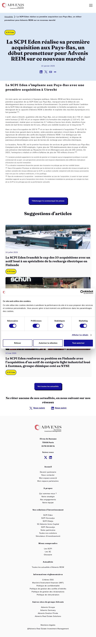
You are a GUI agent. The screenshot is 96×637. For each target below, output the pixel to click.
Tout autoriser (78, 343)
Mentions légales (48, 625)
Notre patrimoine (48, 530)
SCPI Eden (48, 515)
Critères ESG (48, 580)
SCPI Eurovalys (48, 518)
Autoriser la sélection (48, 343)
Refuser (17, 343)
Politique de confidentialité (48, 586)
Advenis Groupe (48, 607)
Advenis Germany (48, 610)
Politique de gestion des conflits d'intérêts (48, 589)
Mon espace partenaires (47, 481)
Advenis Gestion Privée (48, 613)
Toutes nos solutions (48, 533)
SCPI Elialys (48, 521)
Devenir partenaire (48, 472)
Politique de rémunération (48, 595)
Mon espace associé (48, 478)
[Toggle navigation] (91, 6)
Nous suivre (39, 408)
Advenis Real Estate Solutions (48, 616)
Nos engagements (48, 500)
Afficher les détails (80, 335)
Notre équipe (48, 503)
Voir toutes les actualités (48, 386)
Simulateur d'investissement (48, 536)
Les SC (48, 552)
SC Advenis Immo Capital (48, 524)
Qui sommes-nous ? (48, 494)
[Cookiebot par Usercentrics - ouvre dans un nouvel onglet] (82, 292)
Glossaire (48, 555)
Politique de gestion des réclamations (48, 592)
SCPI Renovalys (48, 527)
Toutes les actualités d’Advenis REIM (48, 567)
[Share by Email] (51, 71)
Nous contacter (48, 475)
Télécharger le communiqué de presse (48, 201)
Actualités (8, 17)
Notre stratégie (48, 497)
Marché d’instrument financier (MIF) (48, 583)
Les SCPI (48, 549)
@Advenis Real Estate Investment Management (48, 629)
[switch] (36, 326)
